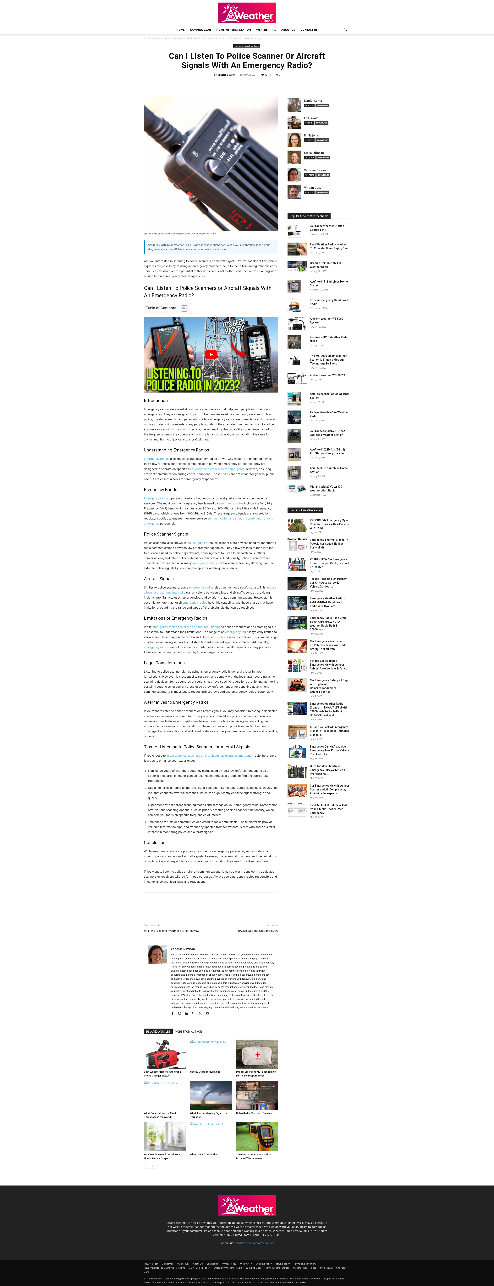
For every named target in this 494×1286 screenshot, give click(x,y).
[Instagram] (181, 1013)
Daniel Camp (313, 100)
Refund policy (282, 1263)
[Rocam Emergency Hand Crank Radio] (294, 305)
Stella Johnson (314, 153)
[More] (260, 83)
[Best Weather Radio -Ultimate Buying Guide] (247, 1214)
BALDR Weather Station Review (258, 931)
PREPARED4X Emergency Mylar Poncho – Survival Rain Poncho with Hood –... (329, 524)
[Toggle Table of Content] (182, 308)
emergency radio (236, 632)
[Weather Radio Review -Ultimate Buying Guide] (247, 13)
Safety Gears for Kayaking (205, 1071)
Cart (146, 1271)
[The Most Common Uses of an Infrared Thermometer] (257, 1136)
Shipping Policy (264, 1263)
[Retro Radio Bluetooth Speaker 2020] (257, 1095)
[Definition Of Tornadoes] (165, 1095)
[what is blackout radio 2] (211, 1136)
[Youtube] (209, 1013)
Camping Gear (200, 30)
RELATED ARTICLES (158, 1031)
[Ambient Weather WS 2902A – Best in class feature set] (297, 378)
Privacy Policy (229, 1263)
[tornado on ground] (211, 1095)
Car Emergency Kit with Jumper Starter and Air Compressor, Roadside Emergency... (329, 789)
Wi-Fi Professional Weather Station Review (171, 931)
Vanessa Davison (226, 74)
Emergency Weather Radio (168, 38)
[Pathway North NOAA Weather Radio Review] (294, 417)
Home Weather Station (233, 30)
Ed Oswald (311, 118)
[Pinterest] (251, 83)
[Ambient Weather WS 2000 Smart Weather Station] (294, 360)
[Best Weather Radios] (297, 249)
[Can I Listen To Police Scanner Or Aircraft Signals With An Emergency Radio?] (297, 525)
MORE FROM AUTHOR (188, 1031)
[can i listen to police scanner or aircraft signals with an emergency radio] (211, 163)
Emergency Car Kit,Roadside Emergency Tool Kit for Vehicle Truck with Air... (329, 750)
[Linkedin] (188, 1013)
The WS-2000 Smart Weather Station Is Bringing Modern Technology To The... (328, 359)
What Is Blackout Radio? (204, 1154)
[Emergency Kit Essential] (257, 1054)
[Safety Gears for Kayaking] (211, 1054)
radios (225, 474)
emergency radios (231, 503)
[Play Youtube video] (211, 354)
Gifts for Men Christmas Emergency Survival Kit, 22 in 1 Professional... (329, 770)
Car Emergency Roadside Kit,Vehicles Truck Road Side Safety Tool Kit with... (328, 645)
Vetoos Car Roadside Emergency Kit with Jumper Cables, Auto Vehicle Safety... (328, 664)
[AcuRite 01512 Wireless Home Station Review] (294, 286)
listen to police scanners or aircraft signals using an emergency (210, 755)
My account (183, 1263)
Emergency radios (156, 459)
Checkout (341, 1267)
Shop (313, 1267)
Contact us (309, 30)
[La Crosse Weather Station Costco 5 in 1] (294, 231)
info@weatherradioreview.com (254, 1243)
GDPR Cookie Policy (199, 1267)
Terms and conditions (304, 1263)
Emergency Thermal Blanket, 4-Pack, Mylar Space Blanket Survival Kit (329, 543)
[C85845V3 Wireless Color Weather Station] (294, 436)
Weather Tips (266, 30)
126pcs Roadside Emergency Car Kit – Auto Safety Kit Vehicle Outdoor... (328, 582)
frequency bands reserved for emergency (216, 469)
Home (180, 30)
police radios (196, 543)
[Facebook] (233, 83)
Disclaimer (167, 1263)
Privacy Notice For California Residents (164, 1267)
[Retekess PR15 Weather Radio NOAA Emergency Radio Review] (294, 342)
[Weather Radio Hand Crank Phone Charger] (165, 1054)
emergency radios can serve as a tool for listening (186, 627)
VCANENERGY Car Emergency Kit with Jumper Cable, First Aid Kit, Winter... (329, 563)
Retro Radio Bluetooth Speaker (254, 1113)
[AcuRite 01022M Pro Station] (294, 454)
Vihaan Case (312, 187)
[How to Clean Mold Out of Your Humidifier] (165, 1136)
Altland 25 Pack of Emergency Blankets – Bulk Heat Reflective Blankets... (329, 731)
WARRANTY (246, 1263)
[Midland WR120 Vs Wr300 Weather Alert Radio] (297, 489)
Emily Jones (312, 135)
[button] (345, 30)
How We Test (151, 1263)
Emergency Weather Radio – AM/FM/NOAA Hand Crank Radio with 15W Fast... (328, 602)
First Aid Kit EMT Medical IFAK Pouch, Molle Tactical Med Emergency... (329, 809)
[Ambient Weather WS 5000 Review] (297, 323)
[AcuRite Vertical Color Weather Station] (294, 398)
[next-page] (152, 1166)
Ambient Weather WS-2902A (327, 375)
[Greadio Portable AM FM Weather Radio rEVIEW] (297, 267)
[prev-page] (146, 1166)
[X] (242, 83)
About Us (288, 30)
